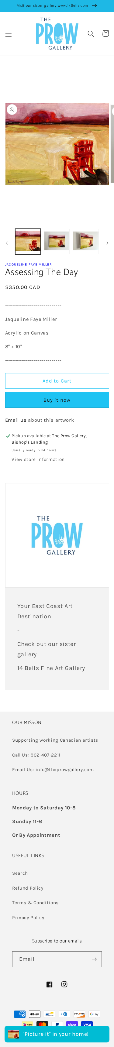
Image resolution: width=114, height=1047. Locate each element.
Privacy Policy (28, 917)
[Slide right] (107, 243)
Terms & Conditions (35, 902)
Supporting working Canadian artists (55, 740)
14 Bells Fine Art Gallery (51, 667)
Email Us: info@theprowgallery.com (53, 769)
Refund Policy (27, 888)
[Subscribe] (94, 959)
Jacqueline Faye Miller (28, 264)
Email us (16, 420)
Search (20, 873)
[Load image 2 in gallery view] (57, 241)
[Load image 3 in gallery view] (85, 241)
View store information (38, 459)
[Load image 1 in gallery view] (28, 241)
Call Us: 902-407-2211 (36, 755)
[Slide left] (6, 243)
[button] (8, 33)
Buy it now (57, 400)
